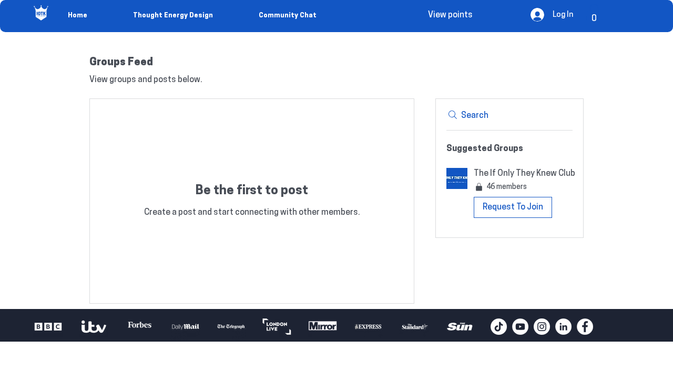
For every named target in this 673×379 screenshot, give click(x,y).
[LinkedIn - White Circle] (563, 326)
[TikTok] (499, 326)
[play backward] (46, 327)
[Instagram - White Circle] (542, 326)
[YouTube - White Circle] (520, 326)
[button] (594, 14)
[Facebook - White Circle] (585, 326)
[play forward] (477, 327)
